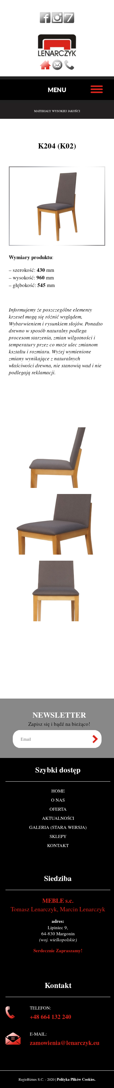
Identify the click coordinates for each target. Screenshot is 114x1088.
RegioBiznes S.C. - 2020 (37, 1079)
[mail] (57, 68)
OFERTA (58, 809)
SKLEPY (58, 836)
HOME (58, 791)
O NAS (58, 800)
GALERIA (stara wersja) (58, 827)
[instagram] (57, 21)
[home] (45, 68)
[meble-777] (69, 21)
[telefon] (69, 68)
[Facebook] (45, 21)
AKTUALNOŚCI (58, 818)
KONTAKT (58, 845)
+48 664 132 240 (50, 1016)
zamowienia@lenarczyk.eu (64, 1042)
